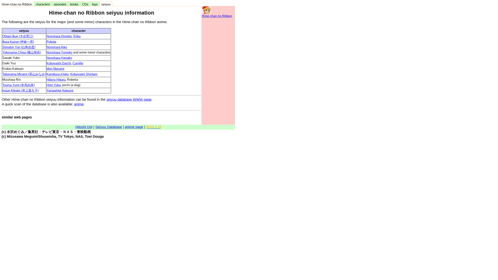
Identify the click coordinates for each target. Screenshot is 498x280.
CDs (85, 4)
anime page (134, 127)
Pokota (51, 41)
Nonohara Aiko (56, 47)
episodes (60, 4)
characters (43, 4)
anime (79, 104)
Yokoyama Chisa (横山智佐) (21, 52)
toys (94, 4)
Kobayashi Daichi (58, 63)
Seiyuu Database (108, 127)
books (74, 4)
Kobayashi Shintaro (83, 74)
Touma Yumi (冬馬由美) (18, 85)
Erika (77, 36)
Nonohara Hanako (59, 58)
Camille (78, 63)
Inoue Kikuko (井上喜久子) (20, 90)
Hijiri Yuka (53, 85)
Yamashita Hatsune (60, 90)
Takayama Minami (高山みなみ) (24, 74)
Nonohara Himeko (59, 36)
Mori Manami (55, 68)
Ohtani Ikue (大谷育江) (17, 36)
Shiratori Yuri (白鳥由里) (18, 47)
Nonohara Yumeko (59, 52)
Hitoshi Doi (83, 127)
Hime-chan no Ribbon (18, 4)
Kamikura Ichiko (57, 74)
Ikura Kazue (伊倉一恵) (18, 41)
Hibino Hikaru (56, 79)
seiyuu (106, 4)
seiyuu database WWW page (129, 100)
